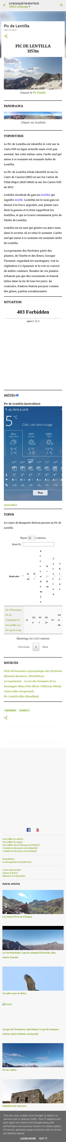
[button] (6, 36)
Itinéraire (14, 576)
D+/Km (47, 576)
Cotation (53, 576)
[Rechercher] (61, 5)
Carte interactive (11, 870)
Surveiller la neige (12, 842)
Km (28, 576)
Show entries (33, 538)
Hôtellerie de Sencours (14, 1106)
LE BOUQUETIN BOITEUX (24, 3)
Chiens (60, 576)
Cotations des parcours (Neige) (19, 851)
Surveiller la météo (12, 839)
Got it (43, 1138)
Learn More (28, 1138)
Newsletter (8, 859)
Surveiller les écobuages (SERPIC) (21, 845)
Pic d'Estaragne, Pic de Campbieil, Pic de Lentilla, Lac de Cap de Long (13, 620)
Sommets (24, 710)
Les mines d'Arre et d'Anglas (17, 916)
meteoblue (10, 505)
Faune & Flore (10, 873)
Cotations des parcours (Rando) (20, 848)
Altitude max (41, 576)
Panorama (10, 710)
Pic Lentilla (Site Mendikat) (21, 696)
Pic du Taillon (9, 1070)
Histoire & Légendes (13, 876)
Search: (16, 544)
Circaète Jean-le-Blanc (14, 993)
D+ (34, 576)
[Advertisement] (33, 785)
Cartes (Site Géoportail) (19, 691)
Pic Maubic (39, 92)
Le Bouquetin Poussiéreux (17, 862)
